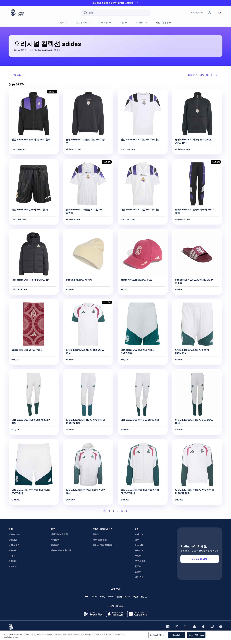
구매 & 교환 (14, 545)
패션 (122, 22)
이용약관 (55, 545)
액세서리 (140, 22)
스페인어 (139, 534)
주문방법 (13, 539)
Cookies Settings (157, 635)
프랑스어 (139, 550)
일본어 (138, 571)
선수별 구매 (81, 22)
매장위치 (13, 561)
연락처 (96, 534)
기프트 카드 (14, 534)
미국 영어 (139, 545)
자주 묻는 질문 (100, 539)
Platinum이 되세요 (200, 558)
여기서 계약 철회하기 (103, 545)
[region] (115, 635)
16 (122, 511)
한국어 (138, 566)
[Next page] (126, 510)
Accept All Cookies (196, 635)
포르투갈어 (140, 561)
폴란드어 (139, 577)
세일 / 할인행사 (163, 22)
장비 (62, 22)
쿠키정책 (55, 539)
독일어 (138, 555)
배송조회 (13, 550)
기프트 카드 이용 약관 (61, 550)
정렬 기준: (200, 75)
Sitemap (13, 566)
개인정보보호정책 (59, 534)
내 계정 (12, 555)
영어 (137, 539)
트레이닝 (103, 22)
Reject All (176, 635)
